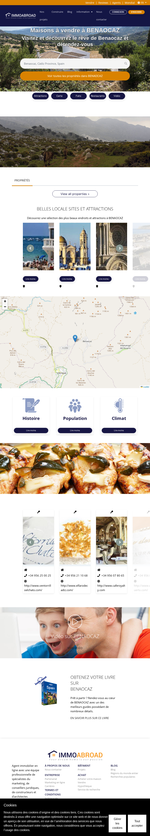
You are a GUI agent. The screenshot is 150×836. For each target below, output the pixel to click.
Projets (81, 769)
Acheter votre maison (89, 779)
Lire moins (30, 279)
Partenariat (51, 779)
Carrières (50, 786)
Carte (59, 95)
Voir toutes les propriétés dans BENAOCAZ (75, 76)
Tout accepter (137, 823)
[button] (75, 338)
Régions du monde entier (124, 773)
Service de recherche (89, 789)
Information (83, 11)
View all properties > (75, 194)
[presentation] (30, 248)
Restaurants (98, 95)
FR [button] (142, 2)
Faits (78, 95)
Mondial (130, 2)
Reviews (103, 2)
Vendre (89, 2)
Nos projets (43, 15)
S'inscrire (136, 12)
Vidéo (117, 95)
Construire (57, 11)
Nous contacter (101, 15)
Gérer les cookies (117, 823)
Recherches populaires (123, 776)
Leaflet (146, 386)
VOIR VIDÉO (75, 648)
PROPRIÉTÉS (22, 180)
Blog (69, 11)
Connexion (118, 12)
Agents (116, 2)
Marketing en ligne (55, 782)
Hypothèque (85, 786)
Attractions (40, 95)
